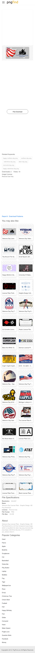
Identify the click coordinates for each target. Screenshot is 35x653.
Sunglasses (5, 553)
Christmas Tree (7, 596)
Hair (3, 607)
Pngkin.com (6, 632)
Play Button (5, 568)
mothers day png (26, 158)
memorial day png (8, 165)
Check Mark (6, 600)
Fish (3, 614)
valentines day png (9, 162)
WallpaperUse (6, 585)
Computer (5, 621)
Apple (4, 546)
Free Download (17, 112)
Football (4, 603)
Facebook (5, 639)
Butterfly (4, 550)
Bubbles (4, 575)
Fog (3, 578)
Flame (4, 543)
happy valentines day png (11, 169)
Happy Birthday (7, 610)
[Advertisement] (17, 27)
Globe (4, 617)
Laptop (4, 571)
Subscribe (5, 564)
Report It (5, 216)
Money (4, 642)
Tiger (3, 582)
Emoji (4, 592)
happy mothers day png (10, 158)
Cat (3, 557)
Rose (3, 589)
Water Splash (6, 628)
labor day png (23, 162)
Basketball (5, 560)
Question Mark (6, 635)
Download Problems (16, 216)
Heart (3, 539)
